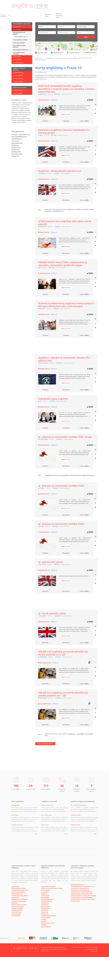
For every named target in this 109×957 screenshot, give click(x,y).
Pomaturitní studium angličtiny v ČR (19, 890)
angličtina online (29, 6)
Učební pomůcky (15, 897)
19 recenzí (65, 684)
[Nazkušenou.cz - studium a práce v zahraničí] (54, 938)
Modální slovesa (44, 913)
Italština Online (15, 156)
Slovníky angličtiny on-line (17, 893)
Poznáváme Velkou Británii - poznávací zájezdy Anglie (82, 886)
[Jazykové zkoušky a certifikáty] (43, 938)
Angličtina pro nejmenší (16, 910)
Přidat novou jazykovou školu (45, 743)
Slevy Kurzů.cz (15, 141)
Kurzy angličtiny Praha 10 (61, 58)
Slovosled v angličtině (46, 926)
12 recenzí (65, 428)
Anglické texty (14, 903)
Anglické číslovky (45, 904)
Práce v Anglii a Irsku (46, 815)
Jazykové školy (65, 475)
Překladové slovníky (75, 815)
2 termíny (45, 591)
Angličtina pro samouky (16, 912)
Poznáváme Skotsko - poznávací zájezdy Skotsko (81, 891)
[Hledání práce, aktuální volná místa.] (88, 938)
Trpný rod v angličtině (46, 917)
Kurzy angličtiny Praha (57, 211)
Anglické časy (44, 921)
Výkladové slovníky (75, 825)
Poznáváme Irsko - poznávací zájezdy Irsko (80, 890)
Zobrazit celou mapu (90, 52)
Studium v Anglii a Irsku (47, 805)
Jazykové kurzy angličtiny (82, 209)
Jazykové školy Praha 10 (88, 475)
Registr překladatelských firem (19, 136)
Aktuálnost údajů (45, 951)
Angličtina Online (15, 147)
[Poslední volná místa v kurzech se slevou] (65, 938)
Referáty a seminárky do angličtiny (19, 904)
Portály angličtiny (15, 805)
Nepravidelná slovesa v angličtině (48, 915)
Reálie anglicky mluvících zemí (77, 884)
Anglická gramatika (45, 895)
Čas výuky (59, 30)
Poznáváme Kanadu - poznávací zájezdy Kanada (81, 897)
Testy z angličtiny (45, 892)
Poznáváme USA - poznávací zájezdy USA (80, 888)
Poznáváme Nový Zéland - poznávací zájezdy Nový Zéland (83, 895)
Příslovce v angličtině (45, 906)
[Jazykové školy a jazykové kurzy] (21, 938)
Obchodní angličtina (15, 915)
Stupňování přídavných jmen (47, 899)
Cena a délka (84, 121)
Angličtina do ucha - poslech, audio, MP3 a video (51, 888)
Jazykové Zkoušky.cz (16, 138)
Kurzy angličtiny (49, 58)
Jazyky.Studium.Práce (16, 143)
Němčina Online (15, 149)
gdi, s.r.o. (95, 947)
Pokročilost (79, 24)
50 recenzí (65, 200)
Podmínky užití (94, 951)
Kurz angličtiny (80, 734)
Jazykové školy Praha (75, 475)
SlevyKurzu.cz (71, 734)
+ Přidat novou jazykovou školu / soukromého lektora (54, 949)
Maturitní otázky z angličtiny (17, 906)
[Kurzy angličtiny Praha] (47, 673)
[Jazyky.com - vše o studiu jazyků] (32, 938)
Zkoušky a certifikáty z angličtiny (18, 888)
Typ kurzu (59, 24)
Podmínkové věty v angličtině (47, 923)
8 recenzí (66, 294)
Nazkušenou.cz (15, 145)
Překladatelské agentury (58, 52)
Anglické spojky (44, 910)
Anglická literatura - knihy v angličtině (19, 895)
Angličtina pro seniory (16, 913)
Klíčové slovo (79, 30)
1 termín (45, 121)
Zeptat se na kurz (65, 114)
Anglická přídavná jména (46, 901)
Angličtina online (39, 58)
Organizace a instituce (17, 825)
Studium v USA (44, 825)
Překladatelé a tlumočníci (74, 52)
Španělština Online (16, 151)
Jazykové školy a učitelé (42, 52)
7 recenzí (66, 162)
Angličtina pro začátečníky (17, 908)
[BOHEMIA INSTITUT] (47, 110)
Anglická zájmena (45, 903)
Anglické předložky (45, 908)
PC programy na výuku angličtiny (18, 901)
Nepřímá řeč (44, 924)
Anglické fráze (44, 893)
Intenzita (40, 30)
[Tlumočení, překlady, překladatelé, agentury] (77, 938)
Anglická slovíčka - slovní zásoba (48, 886)
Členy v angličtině (45, 897)
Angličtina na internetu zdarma (18, 892)
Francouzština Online (16, 154)
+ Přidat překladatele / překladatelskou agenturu (53, 947)
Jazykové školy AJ (15, 886)
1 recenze (65, 121)
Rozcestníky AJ (15, 815)
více (36, 833)
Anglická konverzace (45, 890)
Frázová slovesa (44, 912)
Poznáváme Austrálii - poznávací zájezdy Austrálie (82, 893)
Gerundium (43, 919)
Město (39, 24)
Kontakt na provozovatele (91, 949)
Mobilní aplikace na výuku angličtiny (19, 899)
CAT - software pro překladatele (78, 805)
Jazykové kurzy (71, 209)
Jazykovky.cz (49, 475)
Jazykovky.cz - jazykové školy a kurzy (20, 134)
